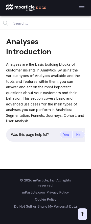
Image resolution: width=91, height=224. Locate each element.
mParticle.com (33, 192)
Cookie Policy (45, 199)
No (78, 134)
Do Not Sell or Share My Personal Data (45, 206)
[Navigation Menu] (82, 8)
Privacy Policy (58, 192)
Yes (66, 134)
